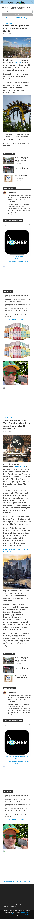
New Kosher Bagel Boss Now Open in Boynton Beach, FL (22, 167)
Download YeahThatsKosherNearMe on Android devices (17, 257)
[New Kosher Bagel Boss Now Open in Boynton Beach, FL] (8, 170)
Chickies (17, 62)
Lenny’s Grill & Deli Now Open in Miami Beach (17, 881)
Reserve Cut (19, 466)
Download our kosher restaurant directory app (16, 914)
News (10, 23)
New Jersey (6, 23)
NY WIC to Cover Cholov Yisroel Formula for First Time (22, 176)
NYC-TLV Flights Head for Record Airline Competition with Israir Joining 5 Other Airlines (16, 310)
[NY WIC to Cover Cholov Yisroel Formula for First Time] (8, 178)
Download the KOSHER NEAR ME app (17, 18)
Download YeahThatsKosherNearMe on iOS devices (17, 262)
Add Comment (19, 161)
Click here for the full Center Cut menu (16, 550)
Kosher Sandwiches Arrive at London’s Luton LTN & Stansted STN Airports (22, 159)
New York (5, 418)
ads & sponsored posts (13, 905)
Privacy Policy (24, 912)
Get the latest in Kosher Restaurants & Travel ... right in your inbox (17, 8)
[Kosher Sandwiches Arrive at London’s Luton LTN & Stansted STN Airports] (8, 160)
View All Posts (26, 187)
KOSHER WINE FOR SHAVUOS (17, 319)
